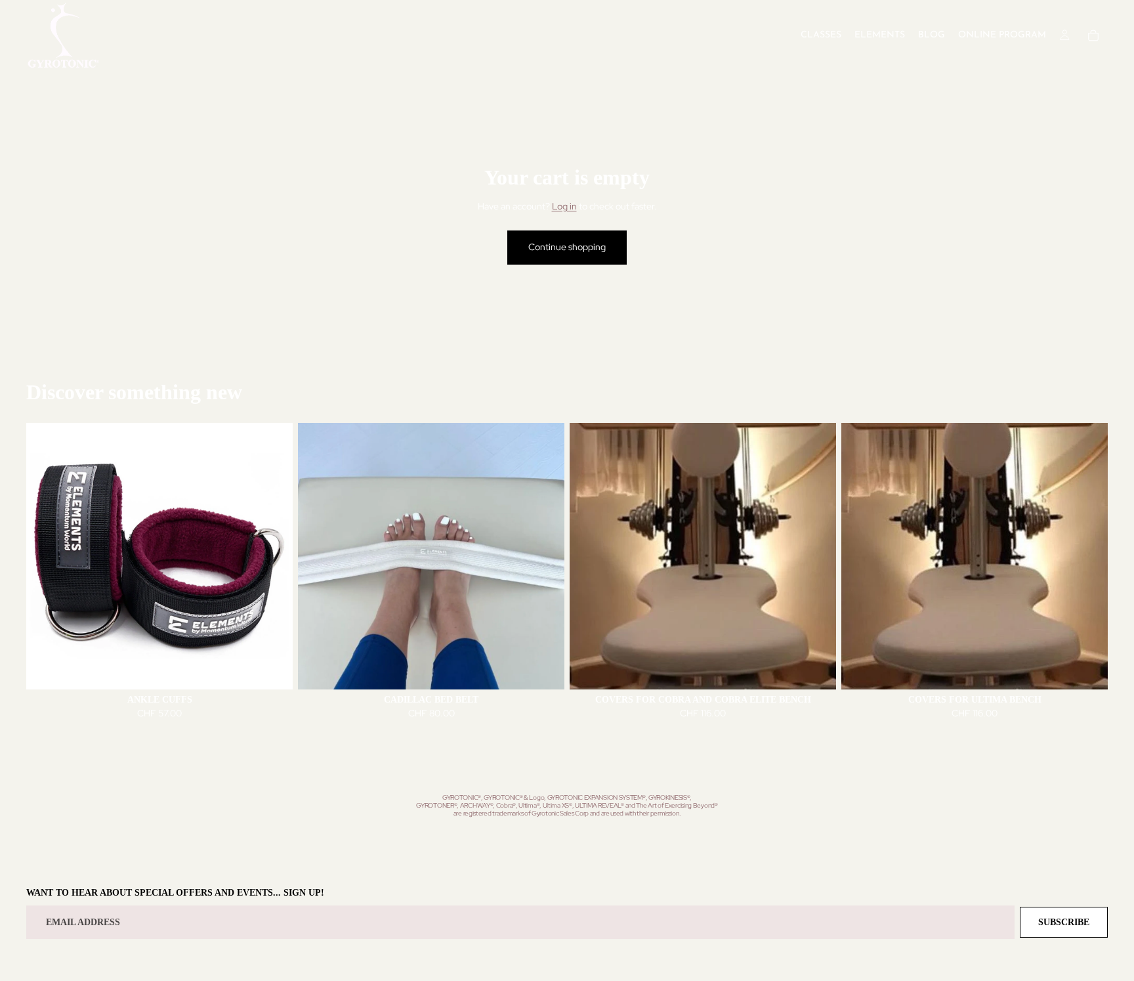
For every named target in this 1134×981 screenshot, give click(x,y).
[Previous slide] (46, 556)
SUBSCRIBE (1063, 922)
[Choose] (272, 669)
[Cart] (1093, 35)
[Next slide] (273, 556)
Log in (564, 206)
